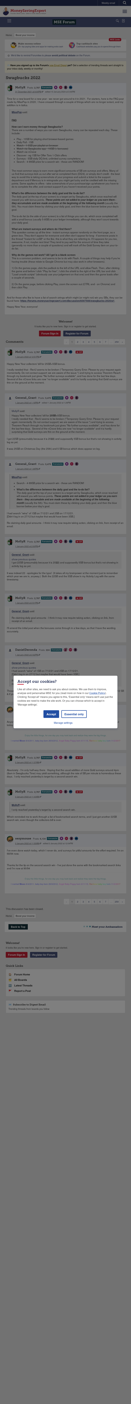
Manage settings (63, 723)
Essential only (74, 714)
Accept (51, 714)
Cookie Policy (97, 693)
